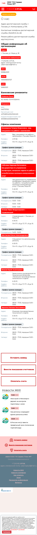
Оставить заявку (20, 440)
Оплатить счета (20, 450)
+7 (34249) (14, 9)
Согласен (6, 532)
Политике (13, 529)
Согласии (21, 529)
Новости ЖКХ (11, 390)
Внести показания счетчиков (20, 445)
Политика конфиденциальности (18, 459)
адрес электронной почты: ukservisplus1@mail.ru (19, 466)
